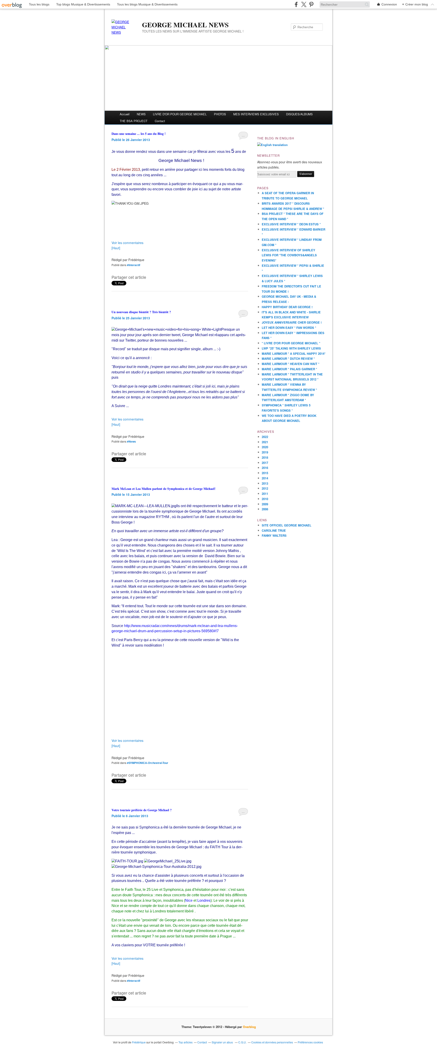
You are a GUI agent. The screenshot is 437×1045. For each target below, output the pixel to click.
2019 (265, 452)
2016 (265, 468)
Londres (204, 900)
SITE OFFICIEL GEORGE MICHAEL (286, 525)
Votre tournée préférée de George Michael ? (142, 810)
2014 (265, 478)
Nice (189, 900)
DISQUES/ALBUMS (299, 114)
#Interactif (133, 265)
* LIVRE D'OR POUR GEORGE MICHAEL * (291, 343)
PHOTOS (220, 114)
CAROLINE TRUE (274, 530)
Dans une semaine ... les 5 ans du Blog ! (139, 133)
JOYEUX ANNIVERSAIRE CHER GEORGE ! (292, 322)
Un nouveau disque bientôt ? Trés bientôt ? (141, 312)
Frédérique (139, 1042)
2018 (265, 457)
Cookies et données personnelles (272, 1042)
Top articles (185, 1042)
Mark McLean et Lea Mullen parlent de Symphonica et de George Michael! (164, 488)
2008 (265, 509)
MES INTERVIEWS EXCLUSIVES (256, 114)
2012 (265, 488)
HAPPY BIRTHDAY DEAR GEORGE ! (287, 307)
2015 (265, 473)
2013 (265, 483)
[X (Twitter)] (304, 4)
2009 (265, 504)
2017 (265, 463)
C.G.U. (242, 1042)
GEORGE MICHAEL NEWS (185, 24)
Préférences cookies (310, 1042)
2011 (265, 493)
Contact (160, 121)
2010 (265, 499)
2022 (265, 437)
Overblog (249, 1027)
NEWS (141, 114)
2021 (265, 442)
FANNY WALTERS (274, 535)
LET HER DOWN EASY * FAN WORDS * (289, 327)
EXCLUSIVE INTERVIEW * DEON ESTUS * (291, 224)
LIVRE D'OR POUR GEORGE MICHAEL (180, 114)
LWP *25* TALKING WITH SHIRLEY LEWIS (291, 348)
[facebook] (296, 4)
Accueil (125, 114)
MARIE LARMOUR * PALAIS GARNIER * (289, 369)
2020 (265, 447)
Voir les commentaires (127, 242)
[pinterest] (311, 4)
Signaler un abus (223, 1042)
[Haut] (116, 248)
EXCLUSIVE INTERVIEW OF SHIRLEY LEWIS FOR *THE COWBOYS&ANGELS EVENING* (289, 255)
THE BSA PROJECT (133, 121)
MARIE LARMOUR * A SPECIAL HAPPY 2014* (293, 353)
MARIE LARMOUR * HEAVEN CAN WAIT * (290, 364)
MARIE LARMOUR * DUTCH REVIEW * (288, 358)
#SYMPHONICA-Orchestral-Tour (147, 763)
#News (131, 441)
